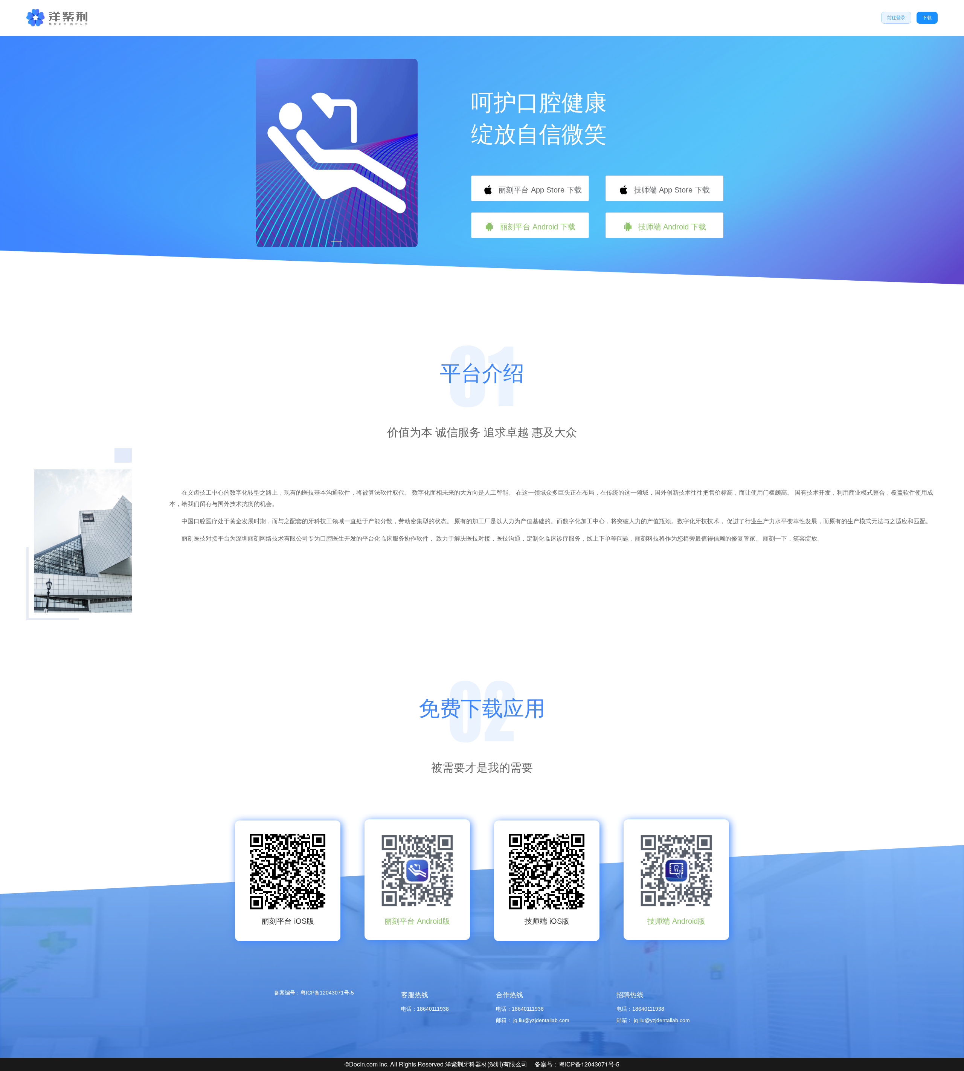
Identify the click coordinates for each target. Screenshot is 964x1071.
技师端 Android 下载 (671, 227)
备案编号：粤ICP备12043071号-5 (314, 993)
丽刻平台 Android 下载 (536, 227)
